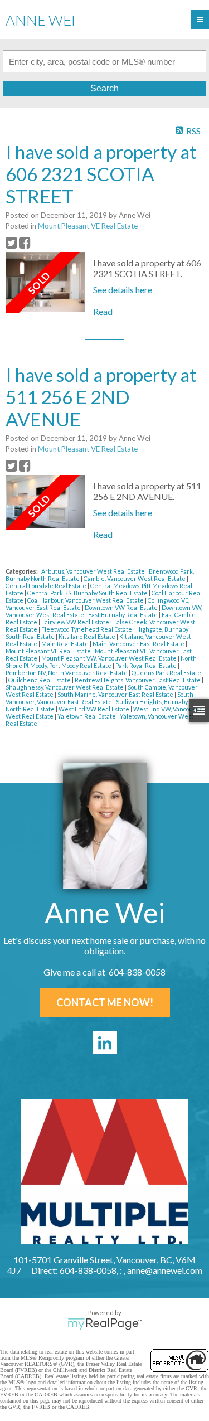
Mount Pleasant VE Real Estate (88, 225)
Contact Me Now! (104, 1002)
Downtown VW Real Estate (122, 607)
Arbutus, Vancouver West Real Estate (93, 571)
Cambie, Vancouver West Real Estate (135, 578)
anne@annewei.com (164, 1270)
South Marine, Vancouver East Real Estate (115, 694)
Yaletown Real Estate (87, 716)
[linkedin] (105, 1042)
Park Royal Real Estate (146, 665)
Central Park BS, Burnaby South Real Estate (88, 592)
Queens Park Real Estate (166, 672)
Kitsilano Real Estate (87, 636)
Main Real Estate (65, 643)
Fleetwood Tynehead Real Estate (87, 629)
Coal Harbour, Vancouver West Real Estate (86, 600)
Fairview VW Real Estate (75, 621)
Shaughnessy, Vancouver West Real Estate (65, 687)
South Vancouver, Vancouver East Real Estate (99, 698)
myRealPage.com (104, 1324)
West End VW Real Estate (94, 708)
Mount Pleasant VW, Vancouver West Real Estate (109, 658)
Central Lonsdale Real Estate (47, 585)
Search (104, 88)
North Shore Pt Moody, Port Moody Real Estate (101, 661)
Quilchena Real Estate (40, 679)
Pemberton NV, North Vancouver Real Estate (67, 672)
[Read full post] (45, 282)
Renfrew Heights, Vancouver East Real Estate (138, 679)
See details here (122, 289)
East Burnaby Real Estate (123, 614)
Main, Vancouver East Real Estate (139, 643)
